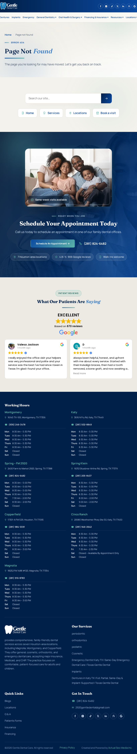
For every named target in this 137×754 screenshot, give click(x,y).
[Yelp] (128, 6)
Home (8, 34)
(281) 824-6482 (95, 244)
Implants (16, 17)
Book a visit (108, 113)
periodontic (78, 633)
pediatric (77, 646)
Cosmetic (77, 653)
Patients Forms (13, 720)
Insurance (10, 727)
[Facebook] (100, 6)
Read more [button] (70, 373)
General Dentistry (46, 17)
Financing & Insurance (96, 17)
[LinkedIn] (123, 6)
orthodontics (79, 640)
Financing (10, 733)
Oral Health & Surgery (70, 17)
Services (53, 113)
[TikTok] (111, 6)
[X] (117, 6)
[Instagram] (106, 6)
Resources (117, 17)
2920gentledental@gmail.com (91, 707)
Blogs (8, 701)
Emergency (28, 17)
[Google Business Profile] (134, 6)
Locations (80, 113)
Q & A (8, 714)
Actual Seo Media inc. (120, 747)
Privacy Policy (67, 747)
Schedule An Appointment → (53, 243)
